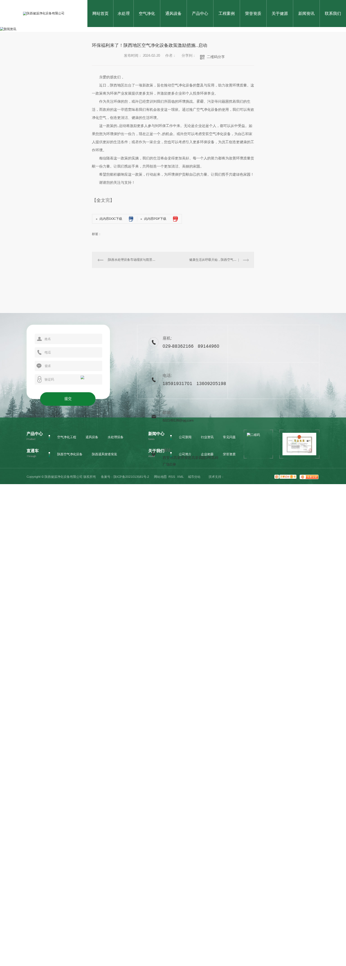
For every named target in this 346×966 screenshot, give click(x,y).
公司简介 (185, 454)
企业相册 (207, 454)
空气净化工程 (66, 437)
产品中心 (200, 13)
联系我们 (333, 13)
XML (180, 476)
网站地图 (160, 476)
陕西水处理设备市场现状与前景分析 (132, 259)
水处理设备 (115, 437)
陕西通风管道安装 (104, 454)
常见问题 (229, 437)
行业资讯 (207, 437)
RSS (171, 476)
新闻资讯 (306, 13)
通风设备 (173, 13)
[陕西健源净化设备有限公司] (43, 14)
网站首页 (100, 13)
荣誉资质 (253, 13)
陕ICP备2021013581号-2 (131, 476)
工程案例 (227, 13)
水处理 (124, 13)
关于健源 (280, 13)
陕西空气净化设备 (69, 454)
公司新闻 (185, 437)
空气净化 (147, 13)
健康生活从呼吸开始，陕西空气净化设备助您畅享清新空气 (219, 259)
